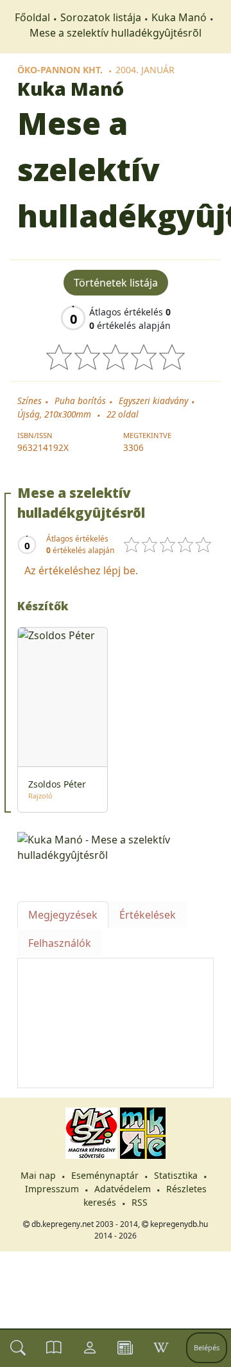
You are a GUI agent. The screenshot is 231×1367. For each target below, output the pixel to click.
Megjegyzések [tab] (63, 915)
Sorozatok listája (100, 17)
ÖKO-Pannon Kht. (60, 70)
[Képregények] (54, 1348)
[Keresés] (18, 1348)
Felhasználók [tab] (59, 943)
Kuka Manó (179, 17)
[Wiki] (161, 1348)
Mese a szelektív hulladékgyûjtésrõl (115, 33)
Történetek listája (116, 283)
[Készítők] (90, 1348)
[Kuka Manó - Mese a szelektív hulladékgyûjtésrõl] (115, 846)
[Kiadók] (125, 1348)
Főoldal (32, 17)
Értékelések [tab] (147, 915)
